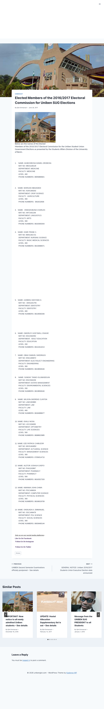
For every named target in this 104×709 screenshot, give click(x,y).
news (18, 553)
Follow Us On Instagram (24, 541)
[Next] (98, 614)
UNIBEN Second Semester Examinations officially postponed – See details (28, 567)
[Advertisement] (52, 23)
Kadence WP (71, 673)
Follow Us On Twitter (23, 547)
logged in (26, 660)
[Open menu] (100, 4)
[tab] (47, 639)
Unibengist (19, 94)
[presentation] (17, 601)
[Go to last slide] (5, 614)
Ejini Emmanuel (22, 107)
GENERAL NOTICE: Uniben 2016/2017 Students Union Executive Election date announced (76, 568)
